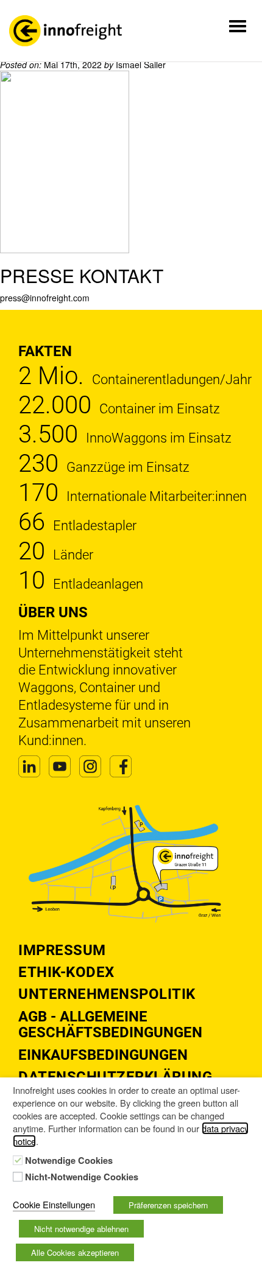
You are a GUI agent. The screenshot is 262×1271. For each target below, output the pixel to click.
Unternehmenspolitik (107, 994)
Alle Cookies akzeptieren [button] (75, 1252)
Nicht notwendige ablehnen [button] (81, 1228)
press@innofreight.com (45, 298)
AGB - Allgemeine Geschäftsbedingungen (110, 1024)
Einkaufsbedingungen (103, 1054)
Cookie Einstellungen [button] (54, 1204)
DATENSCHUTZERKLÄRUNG (115, 1076)
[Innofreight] (65, 30)
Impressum (62, 950)
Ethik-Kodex (66, 972)
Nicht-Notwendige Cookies (81, 1177)
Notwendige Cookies (69, 1161)
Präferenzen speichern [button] (168, 1205)
